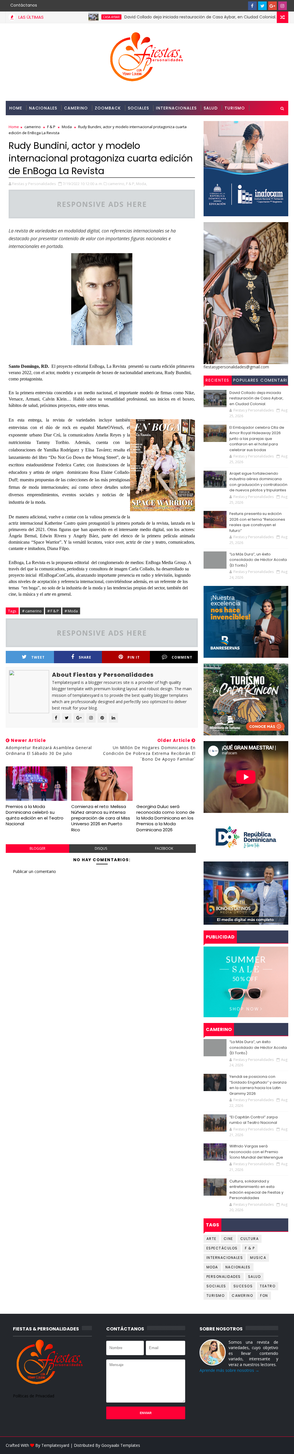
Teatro (267, 1286)
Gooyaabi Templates (120, 1445)
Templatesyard (55, 1445)
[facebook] (252, 5)
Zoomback (108, 108)
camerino (242, 1295)
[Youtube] (242, 5)
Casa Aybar (80, 17)
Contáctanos (23, 5)
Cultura (249, 1238)
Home (15, 108)
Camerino (76, 108)
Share (85, 657)
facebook (164, 848)
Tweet (38, 657)
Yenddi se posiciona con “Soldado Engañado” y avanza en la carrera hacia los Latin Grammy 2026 (258, 1085)
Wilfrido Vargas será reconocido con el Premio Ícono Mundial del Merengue (256, 1151)
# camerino (32, 610)
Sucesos (243, 1286)
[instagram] (282, 5)
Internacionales (176, 108)
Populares (246, 380)
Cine (228, 1238)
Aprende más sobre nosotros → (229, 1370)
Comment (182, 657)
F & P (250, 1248)
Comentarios (273, 381)
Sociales (138, 108)
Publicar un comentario (34, 871)
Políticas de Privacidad (33, 1396)
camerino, (116, 183)
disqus (101, 848)
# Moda (71, 610)
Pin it (133, 657)
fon (264, 1295)
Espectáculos (222, 1248)
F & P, (130, 183)
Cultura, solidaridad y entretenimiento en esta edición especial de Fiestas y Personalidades (256, 1189)
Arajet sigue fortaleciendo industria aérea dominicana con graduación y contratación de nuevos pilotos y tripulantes (258, 482)
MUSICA (258, 1257)
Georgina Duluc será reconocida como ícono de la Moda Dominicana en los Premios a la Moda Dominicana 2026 (165, 818)
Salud (211, 108)
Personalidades (28, 122)
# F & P (53, 610)
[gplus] (272, 5)
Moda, (141, 183)
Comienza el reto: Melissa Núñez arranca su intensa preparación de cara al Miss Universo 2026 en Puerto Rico (100, 818)
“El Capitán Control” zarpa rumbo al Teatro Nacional (253, 1120)
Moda (212, 1267)
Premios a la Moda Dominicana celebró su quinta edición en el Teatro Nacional (34, 815)
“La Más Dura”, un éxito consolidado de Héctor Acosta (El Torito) (258, 559)
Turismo (235, 108)
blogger (37, 848)
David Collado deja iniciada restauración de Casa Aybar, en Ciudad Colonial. (169, 17)
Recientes (217, 380)
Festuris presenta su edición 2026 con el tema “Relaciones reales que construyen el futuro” (257, 522)
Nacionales (43, 108)
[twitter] (262, 5)
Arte (211, 1238)
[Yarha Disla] (282, 1445)
